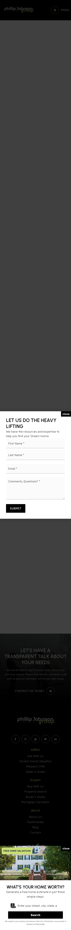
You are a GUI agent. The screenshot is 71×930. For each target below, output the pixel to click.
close (66, 414)
